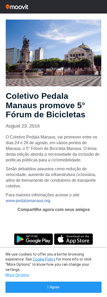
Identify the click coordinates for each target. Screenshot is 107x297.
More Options (17, 275)
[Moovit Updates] (53, 7)
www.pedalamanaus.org (28, 200)
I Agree (53, 287)
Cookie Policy (44, 259)
